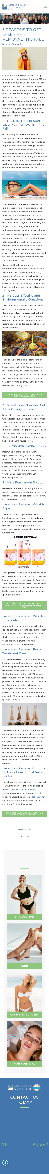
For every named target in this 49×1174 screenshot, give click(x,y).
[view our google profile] (40, 1145)
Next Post (24, 836)
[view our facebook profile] (33, 1145)
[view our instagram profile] (37, 1145)
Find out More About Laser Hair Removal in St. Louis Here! (24, 814)
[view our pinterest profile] (47, 1145)
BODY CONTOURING (24, 1044)
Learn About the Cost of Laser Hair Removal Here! (24, 395)
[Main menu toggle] (45, 7)
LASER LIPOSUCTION (24, 896)
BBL (24, 996)
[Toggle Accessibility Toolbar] (5, 1163)
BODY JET (24, 899)
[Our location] (5, 1145)
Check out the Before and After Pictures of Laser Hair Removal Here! (24, 605)
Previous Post (24, 829)
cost (25, 385)
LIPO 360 (24, 894)
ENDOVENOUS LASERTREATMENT (24, 952)
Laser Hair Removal (11, 44)
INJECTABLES (24, 1042)
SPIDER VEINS (24, 945)
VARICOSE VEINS (25, 940)
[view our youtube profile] (44, 1145)
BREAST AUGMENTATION (24, 993)
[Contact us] (2, 1145)
